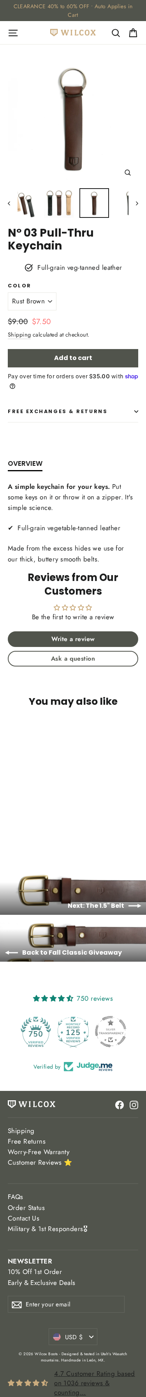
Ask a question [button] (73, 658)
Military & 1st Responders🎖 (47, 1228)
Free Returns (27, 1141)
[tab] (25, 465)
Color (20, 286)
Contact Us (23, 1218)
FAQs (15, 1196)
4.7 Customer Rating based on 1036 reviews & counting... (94, 1383)
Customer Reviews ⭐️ (40, 1162)
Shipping (19, 335)
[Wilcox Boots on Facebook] (119, 1104)
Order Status (26, 1207)
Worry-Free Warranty (38, 1151)
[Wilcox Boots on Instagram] (134, 1104)
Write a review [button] (73, 638)
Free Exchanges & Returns (57, 411)
